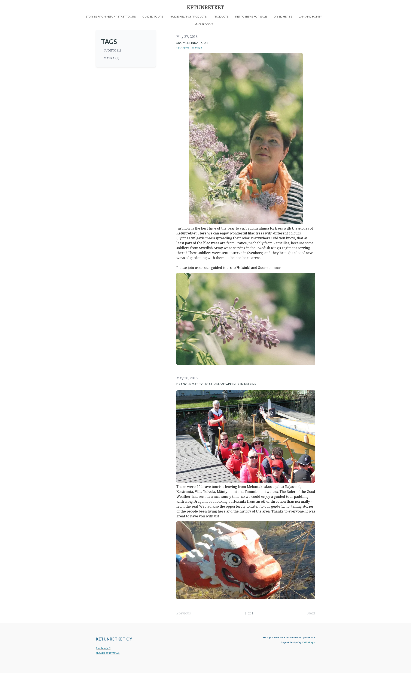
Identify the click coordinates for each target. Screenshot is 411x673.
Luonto (182, 48)
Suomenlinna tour (192, 42)
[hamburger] (77, 6)
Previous (183, 613)
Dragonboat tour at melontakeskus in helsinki (217, 384)
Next (311, 613)
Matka (197, 48)
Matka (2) (111, 58)
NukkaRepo (308, 642)
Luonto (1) (112, 50)
